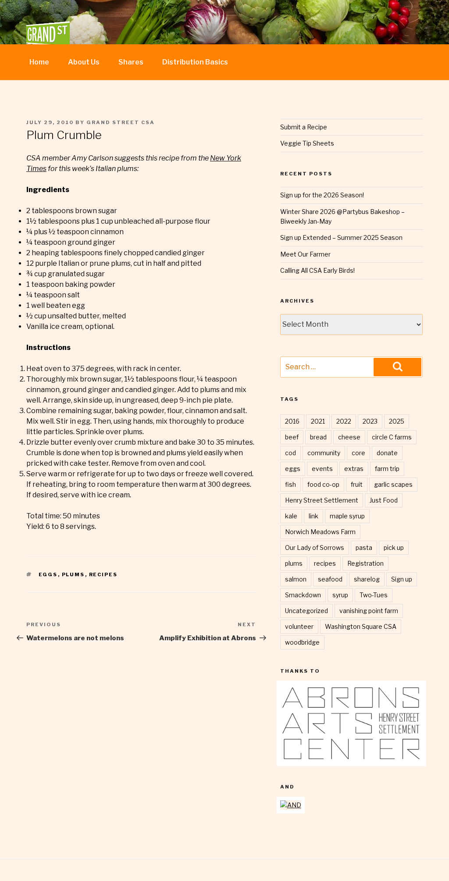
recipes (103, 574)
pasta (364, 547)
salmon (295, 579)
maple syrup (347, 516)
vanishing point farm (368, 610)
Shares (130, 62)
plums (73, 574)
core (358, 453)
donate (387, 453)
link (313, 516)
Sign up (401, 579)
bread (318, 437)
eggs (48, 574)
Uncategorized (306, 610)
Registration (365, 563)
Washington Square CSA (360, 626)
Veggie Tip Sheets (307, 143)
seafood (330, 579)
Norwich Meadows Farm (320, 531)
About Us (84, 62)
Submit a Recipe (303, 127)
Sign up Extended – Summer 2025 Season (341, 237)
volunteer (299, 626)
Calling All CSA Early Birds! (317, 270)
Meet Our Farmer (305, 254)
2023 (370, 421)
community (323, 453)
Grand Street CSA (120, 122)
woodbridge (302, 642)
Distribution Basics (195, 62)
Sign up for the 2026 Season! (322, 195)
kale (291, 516)
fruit (357, 484)
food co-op (323, 484)
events (322, 468)
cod (290, 453)
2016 (292, 421)
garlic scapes (393, 484)
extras (353, 468)
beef (292, 437)
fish (290, 484)
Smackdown (303, 595)
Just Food (384, 500)
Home (39, 62)
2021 (318, 421)
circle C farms (392, 437)
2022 (343, 421)
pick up (394, 547)
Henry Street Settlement (321, 500)
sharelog (367, 579)
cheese (349, 437)
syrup (340, 595)
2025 (396, 421)
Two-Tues (374, 595)
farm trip (387, 468)
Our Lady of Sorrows (314, 547)
